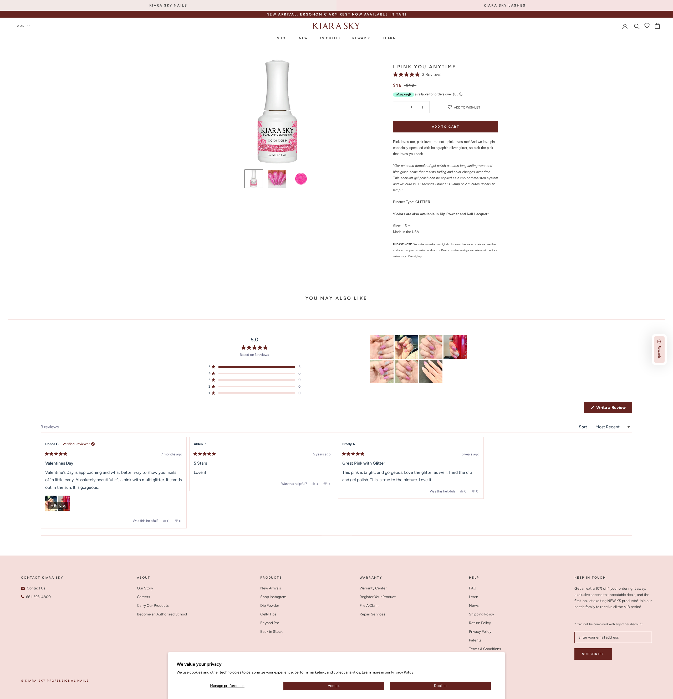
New (303, 38)
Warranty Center (373, 588)
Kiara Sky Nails (168, 5)
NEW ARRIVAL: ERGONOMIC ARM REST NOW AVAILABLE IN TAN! (337, 14)
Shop (282, 38)
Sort (583, 426)
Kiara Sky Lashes (505, 5)
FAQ (472, 588)
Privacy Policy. (402, 672)
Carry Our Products (153, 605)
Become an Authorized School (162, 614)
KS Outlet (330, 38)
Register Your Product (378, 597)
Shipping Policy (481, 614)
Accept (334, 685)
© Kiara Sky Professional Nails (55, 680)
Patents (475, 640)
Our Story (145, 588)
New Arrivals (270, 588)
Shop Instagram (273, 597)
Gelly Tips (268, 614)
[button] (417, 74)
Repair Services (372, 614)
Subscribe (593, 654)
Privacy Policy (480, 631)
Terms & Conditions (485, 649)
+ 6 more (58, 505)
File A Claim (369, 605)
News (474, 605)
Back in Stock (271, 631)
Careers (143, 597)
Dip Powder (269, 605)
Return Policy (480, 623)
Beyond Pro (269, 623)
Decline (440, 685)
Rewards (362, 38)
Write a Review (613, 409)
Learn (389, 38)
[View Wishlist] (647, 25)
